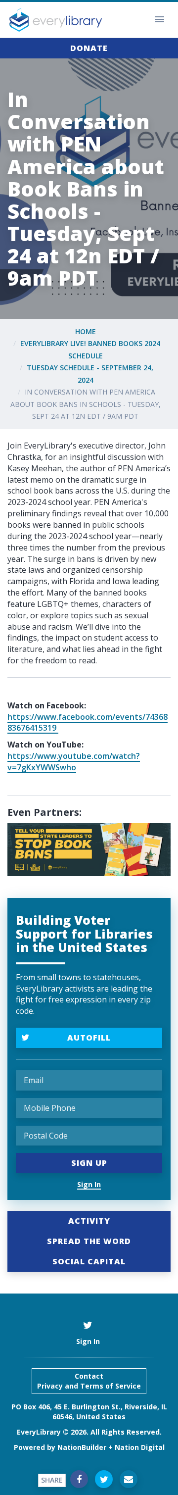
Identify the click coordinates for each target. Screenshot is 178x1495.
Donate (89, 48)
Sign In (89, 1184)
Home (85, 331)
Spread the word (89, 1241)
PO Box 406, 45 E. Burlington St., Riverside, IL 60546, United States (89, 1411)
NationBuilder (81, 1447)
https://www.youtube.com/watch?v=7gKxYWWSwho (73, 761)
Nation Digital (140, 1447)
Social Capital (89, 1261)
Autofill (89, 1037)
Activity (89, 1220)
